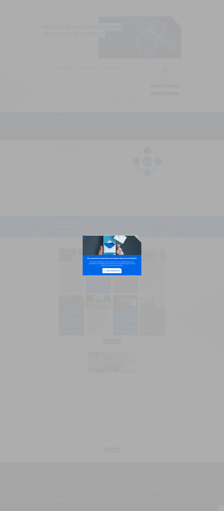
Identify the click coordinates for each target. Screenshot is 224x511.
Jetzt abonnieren (113, 271)
